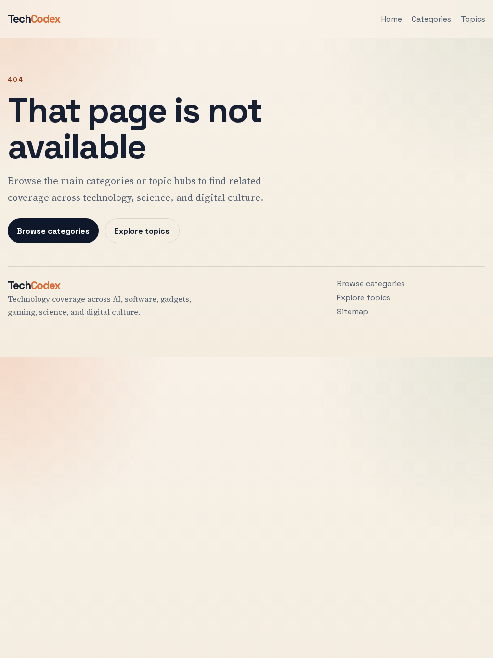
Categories (431, 19)
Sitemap (352, 311)
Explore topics (142, 231)
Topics (473, 19)
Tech (34, 19)
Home (391, 19)
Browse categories (53, 231)
